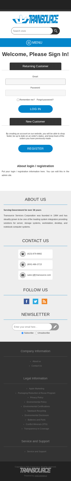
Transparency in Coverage (36, 429)
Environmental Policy (37, 402)
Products (17, 5)
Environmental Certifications (36, 406)
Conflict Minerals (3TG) (36, 424)
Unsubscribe (44, 333)
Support (26, 5)
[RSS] (44, 301)
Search (56, 30)
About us (37, 361)
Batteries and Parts (36, 420)
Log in (62, 5)
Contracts (44, 5)
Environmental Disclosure (37, 415)
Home (8, 5)
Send (55, 326)
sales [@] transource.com (39, 275)
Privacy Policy (36, 397)
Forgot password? (45, 100)
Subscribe (29, 333)
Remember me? (27, 100)
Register (53, 5)
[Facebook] (26, 301)
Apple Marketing (36, 388)
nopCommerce (41, 476)
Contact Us (35, 5)
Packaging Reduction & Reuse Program (36, 393)
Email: (35, 76)
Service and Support (36, 451)
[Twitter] (35, 301)
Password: (35, 88)
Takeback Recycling (36, 411)
